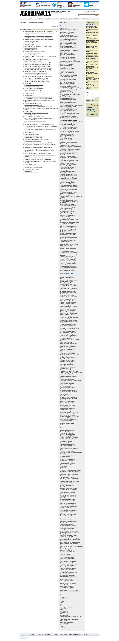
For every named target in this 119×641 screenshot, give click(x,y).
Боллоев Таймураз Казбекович (68, 47)
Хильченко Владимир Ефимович (69, 504)
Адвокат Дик (63, 28)
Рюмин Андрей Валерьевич (67, 199)
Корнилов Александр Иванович (68, 331)
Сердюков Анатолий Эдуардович (69, 207)
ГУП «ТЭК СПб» (64, 608)
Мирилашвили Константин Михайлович (70, 470)
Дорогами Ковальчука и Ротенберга (33, 103)
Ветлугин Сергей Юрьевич (67, 295)
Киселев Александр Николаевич (68, 116)
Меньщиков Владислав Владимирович (70, 146)
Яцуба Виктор (63, 424)
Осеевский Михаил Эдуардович (68, 172)
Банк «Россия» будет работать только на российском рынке (38, 76)
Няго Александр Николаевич (67, 171)
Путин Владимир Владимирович (68, 185)
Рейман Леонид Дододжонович (68, 189)
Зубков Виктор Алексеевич (67, 98)
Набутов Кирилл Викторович (67, 159)
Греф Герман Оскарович (66, 76)
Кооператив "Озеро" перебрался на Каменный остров (37, 81)
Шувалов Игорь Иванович (67, 587)
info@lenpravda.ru (89, 12)
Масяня (62, 350)
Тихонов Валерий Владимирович (69, 400)
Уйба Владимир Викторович (67, 405)
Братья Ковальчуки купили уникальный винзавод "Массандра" (39, 37)
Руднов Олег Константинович (68, 482)
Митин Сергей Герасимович (67, 353)
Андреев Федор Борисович (67, 32)
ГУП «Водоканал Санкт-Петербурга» (69, 607)
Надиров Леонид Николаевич (68, 161)
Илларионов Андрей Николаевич (69, 108)
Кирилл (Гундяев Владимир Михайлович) (71, 112)
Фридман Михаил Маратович (67, 580)
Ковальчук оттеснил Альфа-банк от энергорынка (36, 74)
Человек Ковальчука (29, 93)
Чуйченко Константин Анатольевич (69, 252)
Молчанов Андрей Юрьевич (67, 477)
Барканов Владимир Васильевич (69, 280)
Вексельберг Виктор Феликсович (69, 531)
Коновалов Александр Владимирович (70, 125)
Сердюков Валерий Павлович (68, 387)
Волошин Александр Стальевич (68, 535)
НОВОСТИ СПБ (63, 18)
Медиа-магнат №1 (29, 95)
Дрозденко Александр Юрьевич (68, 311)
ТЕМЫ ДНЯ (33, 18)
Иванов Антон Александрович (68, 102)
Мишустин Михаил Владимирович (69, 564)
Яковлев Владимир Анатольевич (69, 267)
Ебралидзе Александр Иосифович (69, 448)
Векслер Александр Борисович (68, 438)
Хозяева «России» (29, 111)
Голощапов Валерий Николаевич (68, 306)
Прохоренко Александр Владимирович (70, 380)
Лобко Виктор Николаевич (67, 342)
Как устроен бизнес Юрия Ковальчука (33, 114)
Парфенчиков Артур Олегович (68, 367)
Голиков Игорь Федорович (67, 71)
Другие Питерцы (28, 171)
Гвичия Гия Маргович (66, 441)
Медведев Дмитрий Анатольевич (69, 142)
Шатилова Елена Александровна (68, 509)
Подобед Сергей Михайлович (68, 182)
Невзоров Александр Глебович (68, 360)
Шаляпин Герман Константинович (69, 419)
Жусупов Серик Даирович (67, 449)
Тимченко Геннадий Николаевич (68, 227)
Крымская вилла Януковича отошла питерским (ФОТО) (37, 64)
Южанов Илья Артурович (67, 264)
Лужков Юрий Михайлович (67, 558)
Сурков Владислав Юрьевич (67, 575)
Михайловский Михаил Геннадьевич (69, 354)
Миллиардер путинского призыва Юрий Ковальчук (36, 113)
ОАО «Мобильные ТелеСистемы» (69, 619)
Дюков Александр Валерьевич (68, 86)
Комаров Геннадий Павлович (68, 459)
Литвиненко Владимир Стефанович (69, 340)
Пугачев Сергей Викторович (67, 569)
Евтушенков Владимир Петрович (69, 543)
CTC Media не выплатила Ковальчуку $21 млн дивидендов (38, 69)
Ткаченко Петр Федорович (67, 230)
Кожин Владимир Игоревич (67, 123)
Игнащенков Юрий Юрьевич (67, 318)
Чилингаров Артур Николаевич (68, 249)
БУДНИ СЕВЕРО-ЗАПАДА (75, 18)
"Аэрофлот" (63, 597)
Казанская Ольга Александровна (68, 109)
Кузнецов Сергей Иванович (67, 135)
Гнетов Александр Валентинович (69, 305)
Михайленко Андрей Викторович (68, 473)
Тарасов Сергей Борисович (67, 225)
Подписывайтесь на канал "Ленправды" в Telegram (94, 4)
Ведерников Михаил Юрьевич (68, 292)
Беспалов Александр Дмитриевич (69, 42)
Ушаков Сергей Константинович (68, 237)
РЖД (61, 626)
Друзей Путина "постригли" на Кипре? (33, 90)
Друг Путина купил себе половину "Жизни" (34, 116)
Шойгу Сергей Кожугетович (67, 586)
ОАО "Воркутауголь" (65, 611)
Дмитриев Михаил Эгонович (67, 82)
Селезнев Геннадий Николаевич (68, 205)
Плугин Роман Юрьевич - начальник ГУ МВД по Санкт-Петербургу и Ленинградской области (72, 374)
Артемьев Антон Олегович (67, 433)
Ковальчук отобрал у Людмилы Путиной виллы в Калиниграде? (39, 39)
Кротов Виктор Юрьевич (66, 338)
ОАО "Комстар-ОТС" (65, 612)
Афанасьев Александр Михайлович (69, 36)
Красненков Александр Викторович (69, 131)
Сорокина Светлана (65, 216)
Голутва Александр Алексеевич (68, 75)
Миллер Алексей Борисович (67, 148)
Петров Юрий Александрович (68, 177)
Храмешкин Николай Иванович (68, 506)
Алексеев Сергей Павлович (67, 430)
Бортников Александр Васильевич (69, 50)
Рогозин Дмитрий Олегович (67, 571)
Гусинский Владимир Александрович (70, 538)
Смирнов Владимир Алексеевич (68, 209)
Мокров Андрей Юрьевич (67, 356)
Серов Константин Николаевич (68, 389)
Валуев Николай (64, 51)
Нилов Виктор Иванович (66, 168)
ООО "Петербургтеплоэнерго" (68, 622)
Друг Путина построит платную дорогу (33, 91)
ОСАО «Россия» (64, 623)
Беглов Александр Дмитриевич (68, 282)
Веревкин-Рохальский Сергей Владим (70, 61)
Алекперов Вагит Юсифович (67, 524)
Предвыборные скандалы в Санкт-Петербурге (29, 4)
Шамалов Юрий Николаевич (67, 256)
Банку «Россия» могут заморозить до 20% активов (36, 78)
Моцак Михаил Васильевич (67, 358)
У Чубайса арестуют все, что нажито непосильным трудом (78, 4)
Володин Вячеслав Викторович (68, 534)
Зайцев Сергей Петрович (66, 91)
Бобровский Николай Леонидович (69, 44)
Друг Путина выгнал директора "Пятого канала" (35, 121)
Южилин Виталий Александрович (69, 266)
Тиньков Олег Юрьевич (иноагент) (69, 502)
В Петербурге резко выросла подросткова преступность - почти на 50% (92, 28)
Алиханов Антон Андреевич (67, 276)
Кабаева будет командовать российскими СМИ (35, 71)
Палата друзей (28, 128)
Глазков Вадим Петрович (66, 442)
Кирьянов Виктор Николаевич (68, 114)
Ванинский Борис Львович (67, 53)
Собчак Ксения (64, 212)
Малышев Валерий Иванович (68, 346)
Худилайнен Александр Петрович (69, 412)
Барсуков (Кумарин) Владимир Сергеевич (71, 436)
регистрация (96, 97)
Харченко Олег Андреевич (67, 411)
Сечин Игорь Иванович (66, 208)
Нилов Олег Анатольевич (67, 364)
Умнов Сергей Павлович (66, 406)
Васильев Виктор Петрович (67, 57)
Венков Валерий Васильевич (67, 440)
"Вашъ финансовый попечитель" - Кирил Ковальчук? (37, 139)
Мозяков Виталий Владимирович (69, 152)
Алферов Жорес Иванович (67, 31)
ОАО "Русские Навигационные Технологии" (71, 616)
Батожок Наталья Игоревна (67, 281)
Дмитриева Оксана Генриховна (68, 83)
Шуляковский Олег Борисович (68, 513)
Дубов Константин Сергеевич (68, 314)
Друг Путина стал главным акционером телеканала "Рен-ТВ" (38, 142)
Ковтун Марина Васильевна (67, 325)
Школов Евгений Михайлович (68, 263)
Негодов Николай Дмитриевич (68, 167)
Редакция (89, 100)
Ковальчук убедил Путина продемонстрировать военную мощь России (41, 31)
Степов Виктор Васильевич (67, 499)
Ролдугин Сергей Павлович (67, 193)
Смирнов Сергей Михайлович (68, 211)
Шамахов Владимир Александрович (69, 258)
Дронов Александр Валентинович (69, 313)
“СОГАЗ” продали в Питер (30, 164)
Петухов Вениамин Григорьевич (68, 369)
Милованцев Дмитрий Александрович (70, 149)
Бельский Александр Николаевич (69, 285)
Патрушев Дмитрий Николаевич (68, 174)
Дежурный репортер (90, 23)
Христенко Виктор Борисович (68, 583)
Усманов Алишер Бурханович (68, 576)
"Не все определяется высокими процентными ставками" (38, 159)
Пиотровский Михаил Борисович (69, 178)
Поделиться (55, 26)
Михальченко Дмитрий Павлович (69, 474)
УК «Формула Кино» (65, 629)
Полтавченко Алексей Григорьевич (69, 481)
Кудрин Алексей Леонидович (67, 134)
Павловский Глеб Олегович (67, 565)
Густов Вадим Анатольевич (67, 80)
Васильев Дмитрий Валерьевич (68, 58)
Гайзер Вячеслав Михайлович (68, 300)
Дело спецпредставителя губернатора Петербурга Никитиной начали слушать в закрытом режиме (92, 41)
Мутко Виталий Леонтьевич (67, 156)
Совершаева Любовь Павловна (68, 391)
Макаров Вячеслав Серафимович (69, 343)
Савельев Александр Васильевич (69, 489)
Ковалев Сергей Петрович (67, 119)
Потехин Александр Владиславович (69, 377)
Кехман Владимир (65, 456)
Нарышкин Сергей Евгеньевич (68, 166)
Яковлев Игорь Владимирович (68, 514)
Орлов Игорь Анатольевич (67, 365)
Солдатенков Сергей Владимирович (69, 214)
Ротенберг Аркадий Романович (68, 195)
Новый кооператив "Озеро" (31, 49)
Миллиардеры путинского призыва (33, 122)
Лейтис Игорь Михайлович (67, 460)
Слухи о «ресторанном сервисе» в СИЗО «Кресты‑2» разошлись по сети (92, 60)
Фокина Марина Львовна (66, 409)
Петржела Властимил (65, 368)
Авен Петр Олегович (65, 522)
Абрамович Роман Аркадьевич (68, 521)
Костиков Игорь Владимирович (68, 127)
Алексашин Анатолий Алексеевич (69, 29)
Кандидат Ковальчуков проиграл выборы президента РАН (38, 62)
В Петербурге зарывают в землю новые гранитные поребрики (92, 72)
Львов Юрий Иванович (66, 139)
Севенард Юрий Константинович (68, 491)
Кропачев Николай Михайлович (68, 336)
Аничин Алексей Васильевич (67, 33)
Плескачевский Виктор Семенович (69, 179)
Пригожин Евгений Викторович (68, 183)
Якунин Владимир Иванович (67, 269)
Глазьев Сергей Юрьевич (66, 536)
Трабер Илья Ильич (65, 231)
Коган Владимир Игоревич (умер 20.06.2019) (71, 121)
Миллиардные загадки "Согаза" (32, 41)
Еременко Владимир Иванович (68, 316)
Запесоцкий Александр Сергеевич (69, 317)
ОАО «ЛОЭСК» (64, 618)
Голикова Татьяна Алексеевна (68, 72)
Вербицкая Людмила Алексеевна (69, 294)
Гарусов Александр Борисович (68, 303)
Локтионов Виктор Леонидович (68, 464)
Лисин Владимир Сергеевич (67, 462)
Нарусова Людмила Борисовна (68, 164)
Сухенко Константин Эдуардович (69, 397)
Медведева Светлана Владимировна (69, 143)
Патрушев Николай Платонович (68, 175)
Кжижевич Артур (64, 457)
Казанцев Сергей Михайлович (68, 110)
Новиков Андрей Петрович (67, 170)
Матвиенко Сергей (65, 466)
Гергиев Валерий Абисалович (68, 69)
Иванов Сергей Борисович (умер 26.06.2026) (71, 105)
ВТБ (61, 605)
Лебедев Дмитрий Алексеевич (68, 137)
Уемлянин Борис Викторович (68, 503)
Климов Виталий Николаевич (68, 324)
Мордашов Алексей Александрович (69, 478)
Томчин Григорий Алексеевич (68, 402)
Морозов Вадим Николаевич (67, 153)
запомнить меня (91, 95)
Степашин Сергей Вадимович (68, 220)
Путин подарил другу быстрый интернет (34, 85)
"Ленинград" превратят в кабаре (32, 86)
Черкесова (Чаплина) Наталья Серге (69, 416)
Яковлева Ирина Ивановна (67, 423)
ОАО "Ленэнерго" (64, 614)
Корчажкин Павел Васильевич (68, 332)
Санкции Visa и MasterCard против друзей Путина (36, 80)
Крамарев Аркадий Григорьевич (68, 335)
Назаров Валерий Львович (67, 163)
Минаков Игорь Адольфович (67, 469)
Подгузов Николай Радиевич (67, 181)
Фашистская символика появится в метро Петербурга (46, 4)
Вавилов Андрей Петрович (67, 528)
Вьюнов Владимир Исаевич (67, 299)
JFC (61, 604)
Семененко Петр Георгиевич (67, 492)
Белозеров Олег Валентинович (68, 40)
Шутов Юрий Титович (66, 420)
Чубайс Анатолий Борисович (67, 251)
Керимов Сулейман (65, 554)
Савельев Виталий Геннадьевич (68, 200)
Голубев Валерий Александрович (69, 73)
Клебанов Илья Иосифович (67, 323)
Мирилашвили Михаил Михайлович (69, 471)
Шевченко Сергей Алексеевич (68, 511)
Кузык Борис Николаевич (67, 557)
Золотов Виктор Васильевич (67, 96)
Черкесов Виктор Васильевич (68, 247)
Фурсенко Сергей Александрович (69, 244)
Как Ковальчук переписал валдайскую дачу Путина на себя (38, 68)
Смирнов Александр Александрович (69, 390)
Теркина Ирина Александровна (68, 226)
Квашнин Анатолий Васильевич (68, 553)
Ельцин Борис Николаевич (67, 545)
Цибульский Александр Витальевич (69, 413)
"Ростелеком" (63, 600)
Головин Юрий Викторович (67, 444)
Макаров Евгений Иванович (67, 345)
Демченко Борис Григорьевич (68, 447)
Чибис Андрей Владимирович (68, 418)
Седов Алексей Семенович (67, 204)
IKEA (61, 602)
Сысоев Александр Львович (67, 500)
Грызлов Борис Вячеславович (68, 79)
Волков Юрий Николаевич (67, 64)
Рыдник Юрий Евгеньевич (67, 485)
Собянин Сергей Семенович (67, 573)
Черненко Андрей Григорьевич (68, 248)
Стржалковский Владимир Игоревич (69, 222)
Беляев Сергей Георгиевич (67, 287)
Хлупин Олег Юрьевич (66, 245)
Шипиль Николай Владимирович (69, 262)
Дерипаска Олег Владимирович (68, 540)
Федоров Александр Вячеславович (69, 238)
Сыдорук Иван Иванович (66, 223)
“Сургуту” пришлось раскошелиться (33, 141)
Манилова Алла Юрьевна (67, 347)
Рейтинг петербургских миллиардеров (33, 105)
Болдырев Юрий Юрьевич (67, 46)
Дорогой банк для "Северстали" (32, 169)
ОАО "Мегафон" (64, 615)
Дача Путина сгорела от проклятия (33, 172)
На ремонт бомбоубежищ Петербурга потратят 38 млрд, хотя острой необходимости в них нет (92, 79)
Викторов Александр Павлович (68, 296)
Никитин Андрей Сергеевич (67, 363)
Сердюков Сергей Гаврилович (68, 496)
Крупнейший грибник (29, 44)
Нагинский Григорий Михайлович (69, 160)
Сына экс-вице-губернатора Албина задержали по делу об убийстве (92, 86)
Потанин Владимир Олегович (68, 566)
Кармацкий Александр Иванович (68, 321)
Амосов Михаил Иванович (67, 277)
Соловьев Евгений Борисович (68, 215)
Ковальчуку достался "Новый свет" (32, 53)
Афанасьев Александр (66, 278)
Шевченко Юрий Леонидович (68, 260)
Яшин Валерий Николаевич (67, 270)
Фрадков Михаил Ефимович (67, 579)
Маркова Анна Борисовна (67, 349)
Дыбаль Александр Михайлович (68, 85)
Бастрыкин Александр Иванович (68, 39)
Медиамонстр (28, 83)
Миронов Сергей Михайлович (68, 150)
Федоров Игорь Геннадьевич (67, 408)
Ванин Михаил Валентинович (68, 529)
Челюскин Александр (65, 507)
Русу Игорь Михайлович (66, 484)
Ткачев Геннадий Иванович (67, 401)
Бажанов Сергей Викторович (67, 434)
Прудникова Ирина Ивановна (68, 382)
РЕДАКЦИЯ (86, 18)
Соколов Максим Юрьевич (67, 393)
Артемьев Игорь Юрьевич (67, 35)
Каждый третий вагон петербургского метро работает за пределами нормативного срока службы (92, 49)
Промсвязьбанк (64, 625)
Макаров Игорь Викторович (67, 560)
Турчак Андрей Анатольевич (67, 234)
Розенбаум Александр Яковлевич (69, 192)
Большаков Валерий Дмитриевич (69, 289)
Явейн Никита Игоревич (66, 422)
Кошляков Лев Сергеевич (67, 130)
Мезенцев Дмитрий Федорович (68, 145)
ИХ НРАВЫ (55, 18)
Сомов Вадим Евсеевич (66, 498)
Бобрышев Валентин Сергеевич (68, 288)
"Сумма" (62, 601)
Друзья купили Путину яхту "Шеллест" (33, 61)
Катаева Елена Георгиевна (67, 455)
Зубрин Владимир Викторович (68, 99)
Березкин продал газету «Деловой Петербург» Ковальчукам (38, 36)
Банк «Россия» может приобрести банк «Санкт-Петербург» (38, 97)
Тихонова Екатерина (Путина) (68, 229)
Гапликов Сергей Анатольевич (68, 302)
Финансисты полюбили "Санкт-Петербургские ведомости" (38, 157)
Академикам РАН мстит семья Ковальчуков (34, 88)
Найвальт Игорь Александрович (68, 480)
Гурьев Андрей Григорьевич (67, 445)
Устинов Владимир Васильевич (68, 578)
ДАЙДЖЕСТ (47, 18)
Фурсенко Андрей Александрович (69, 243)
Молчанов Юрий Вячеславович (68, 357)
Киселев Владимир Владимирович (69, 117)
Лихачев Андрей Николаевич (67, 463)
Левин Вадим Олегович (66, 138)
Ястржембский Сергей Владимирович (70, 591)
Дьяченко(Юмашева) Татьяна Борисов (70, 542)
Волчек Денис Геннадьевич (67, 67)
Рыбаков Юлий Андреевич (67, 383)
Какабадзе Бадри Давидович (67, 451)
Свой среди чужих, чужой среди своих (33, 167)
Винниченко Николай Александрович (70, 62)
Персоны (63, 22)
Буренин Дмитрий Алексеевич (68, 291)
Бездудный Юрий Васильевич (68, 284)
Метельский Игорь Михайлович (68, 352)
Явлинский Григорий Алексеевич (69, 590)
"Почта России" (64, 598)
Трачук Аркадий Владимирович (68, 233)
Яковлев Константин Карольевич (69, 515)
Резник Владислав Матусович (68, 188)
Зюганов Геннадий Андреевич (68, 549)
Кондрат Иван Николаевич (67, 329)
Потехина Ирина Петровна (67, 379)
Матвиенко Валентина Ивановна (68, 141)
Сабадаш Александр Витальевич (68, 488)
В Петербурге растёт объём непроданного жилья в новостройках (92, 55)
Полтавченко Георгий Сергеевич (68, 376)
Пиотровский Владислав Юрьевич (69, 371)
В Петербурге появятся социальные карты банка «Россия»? (38, 46)
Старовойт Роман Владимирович (69, 219)
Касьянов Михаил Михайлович (68, 551)
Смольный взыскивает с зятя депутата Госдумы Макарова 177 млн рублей (92, 66)
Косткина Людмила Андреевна (68, 334)
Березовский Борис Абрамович (68, 525)
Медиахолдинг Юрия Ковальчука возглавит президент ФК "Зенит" (40, 124)
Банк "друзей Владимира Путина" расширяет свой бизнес (38, 153)
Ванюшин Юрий (64, 56)
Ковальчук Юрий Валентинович (68, 120)
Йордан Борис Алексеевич (67, 550)
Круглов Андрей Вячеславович (68, 132)
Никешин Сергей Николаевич (67, 361)
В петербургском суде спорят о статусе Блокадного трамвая (92, 34)
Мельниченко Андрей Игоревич (68, 562)
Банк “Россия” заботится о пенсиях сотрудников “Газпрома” (38, 147)
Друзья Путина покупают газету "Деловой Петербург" (37, 59)
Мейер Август (63, 467)
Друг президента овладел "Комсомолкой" (34, 136)
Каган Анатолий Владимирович (68, 320)
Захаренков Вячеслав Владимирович (70, 92)
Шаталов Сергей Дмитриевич (68, 259)
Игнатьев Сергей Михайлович (68, 106)
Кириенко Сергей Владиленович (68, 555)
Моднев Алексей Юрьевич (67, 475)
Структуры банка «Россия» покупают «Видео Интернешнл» (38, 106)
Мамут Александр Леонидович (68, 561)
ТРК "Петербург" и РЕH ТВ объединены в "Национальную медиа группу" (41, 126)
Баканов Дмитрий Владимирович (69, 38)
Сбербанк (62, 627)
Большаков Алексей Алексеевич (68, 49)
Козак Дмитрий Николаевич (67, 124)
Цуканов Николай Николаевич (68, 415)
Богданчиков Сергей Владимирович (69, 527)
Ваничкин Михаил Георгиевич (68, 54)
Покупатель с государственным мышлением (35, 166)
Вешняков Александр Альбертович (69, 532)
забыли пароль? (96, 98)
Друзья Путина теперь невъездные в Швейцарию (36, 73)
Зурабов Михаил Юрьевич (67, 101)
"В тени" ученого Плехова (30, 42)
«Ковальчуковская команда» (31, 48)
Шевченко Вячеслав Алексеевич (68, 510)
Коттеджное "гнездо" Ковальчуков (32, 54)
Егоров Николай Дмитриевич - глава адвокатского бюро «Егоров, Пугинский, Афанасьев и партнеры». (70, 89)
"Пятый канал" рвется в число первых (33, 137)
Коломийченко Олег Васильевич (68, 327)
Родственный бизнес (29, 132)
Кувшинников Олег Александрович (69, 339)
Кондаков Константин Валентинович (69, 328)
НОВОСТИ (40, 18)
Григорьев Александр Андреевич (69, 78)
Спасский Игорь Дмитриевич (67, 218)
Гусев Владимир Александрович (68, 307)
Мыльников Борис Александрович (69, 157)
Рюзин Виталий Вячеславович (68, 486)
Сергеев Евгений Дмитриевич (68, 493)
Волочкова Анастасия (66, 65)
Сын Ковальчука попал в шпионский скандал (35, 51)
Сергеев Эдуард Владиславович (68, 495)
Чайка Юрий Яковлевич (66, 584)
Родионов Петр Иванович (67, 190)
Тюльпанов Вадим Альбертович (68, 236)
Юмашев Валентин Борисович (68, 589)
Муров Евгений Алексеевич (67, 154)
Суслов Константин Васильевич (68, 395)
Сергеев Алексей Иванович (67, 386)
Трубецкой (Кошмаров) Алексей (68, 404)
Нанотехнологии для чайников (32, 134)
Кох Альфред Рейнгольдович (68, 128)
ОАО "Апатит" (63, 609)
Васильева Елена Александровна (69, 60)
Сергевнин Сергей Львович (67, 384)
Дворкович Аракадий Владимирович (70, 539)
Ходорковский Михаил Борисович (69, 582)
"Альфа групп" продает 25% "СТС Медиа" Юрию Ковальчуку (38, 98)
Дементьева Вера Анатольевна (68, 310)
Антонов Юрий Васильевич (67, 431)
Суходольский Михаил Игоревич (68, 398)
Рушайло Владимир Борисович (68, 572)
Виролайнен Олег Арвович (67, 298)
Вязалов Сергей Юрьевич (67, 68)
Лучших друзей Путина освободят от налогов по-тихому (37, 66)
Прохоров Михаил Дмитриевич (68, 568)
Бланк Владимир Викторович (68, 43)
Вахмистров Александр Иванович (69, 437)
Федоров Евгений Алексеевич (68, 240)
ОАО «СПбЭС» (64, 620)
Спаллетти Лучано (65, 394)
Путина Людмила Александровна (69, 186)
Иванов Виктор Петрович (67, 103)
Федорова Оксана (65, 241)
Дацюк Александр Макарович (68, 309)
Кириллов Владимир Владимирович (69, 113)
